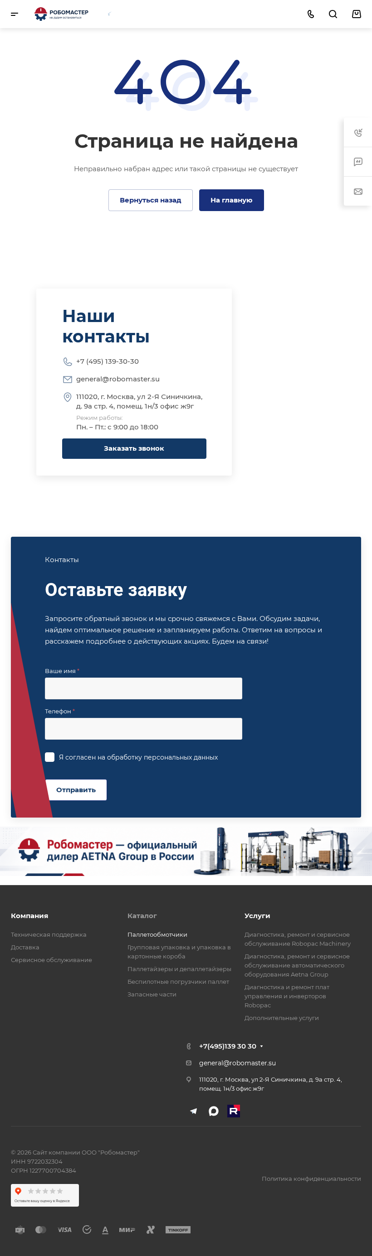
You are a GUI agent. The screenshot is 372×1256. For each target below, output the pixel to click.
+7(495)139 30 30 (227, 1046)
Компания (29, 915)
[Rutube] (233, 1111)
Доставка (25, 947)
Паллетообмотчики (157, 934)
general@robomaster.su (118, 379)
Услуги (257, 915)
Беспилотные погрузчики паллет (178, 981)
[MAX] (127, 13)
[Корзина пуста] (356, 14)
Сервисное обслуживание (51, 959)
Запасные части (151, 994)
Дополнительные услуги (282, 1017)
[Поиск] (332, 14)
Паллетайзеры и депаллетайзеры (179, 968)
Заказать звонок (134, 448)
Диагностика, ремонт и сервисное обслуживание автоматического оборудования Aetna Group (297, 965)
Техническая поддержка (49, 934)
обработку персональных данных (162, 757)
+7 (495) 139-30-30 (107, 361)
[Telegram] (110, 13)
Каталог (142, 915)
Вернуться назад (150, 200)
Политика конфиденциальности (311, 1178)
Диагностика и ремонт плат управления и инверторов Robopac (287, 996)
